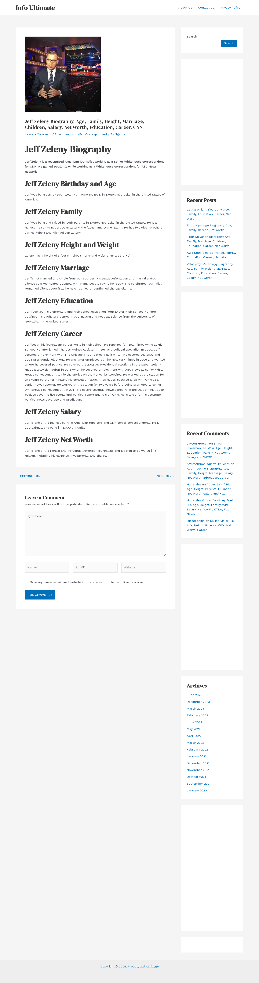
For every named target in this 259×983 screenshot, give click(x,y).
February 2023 (197, 715)
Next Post (166, 475)
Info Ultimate (35, 7)
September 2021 (199, 783)
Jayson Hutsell (197, 443)
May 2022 (194, 729)
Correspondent (96, 134)
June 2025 (194, 695)
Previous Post (28, 475)
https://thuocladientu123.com (208, 464)
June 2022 (194, 722)
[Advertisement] (212, 122)
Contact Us (206, 7)
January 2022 (197, 756)
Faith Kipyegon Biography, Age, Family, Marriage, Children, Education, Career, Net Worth (209, 241)
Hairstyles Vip (196, 500)
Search (192, 36)
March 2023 (195, 708)
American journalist (69, 134)
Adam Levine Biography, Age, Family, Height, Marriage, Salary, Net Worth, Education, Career (210, 473)
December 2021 (198, 763)
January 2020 (197, 790)
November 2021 (198, 770)
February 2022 (197, 749)
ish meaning (196, 521)
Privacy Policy (230, 7)
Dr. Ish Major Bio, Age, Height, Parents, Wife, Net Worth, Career (211, 525)
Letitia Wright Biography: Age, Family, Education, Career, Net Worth (209, 214)
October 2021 (196, 777)
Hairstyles (194, 484)
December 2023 (198, 702)
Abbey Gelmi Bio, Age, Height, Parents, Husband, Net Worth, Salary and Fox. (209, 489)
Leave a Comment (38, 134)
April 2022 (194, 736)
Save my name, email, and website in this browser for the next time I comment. (88, 582)
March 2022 (195, 742)
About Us (185, 7)
